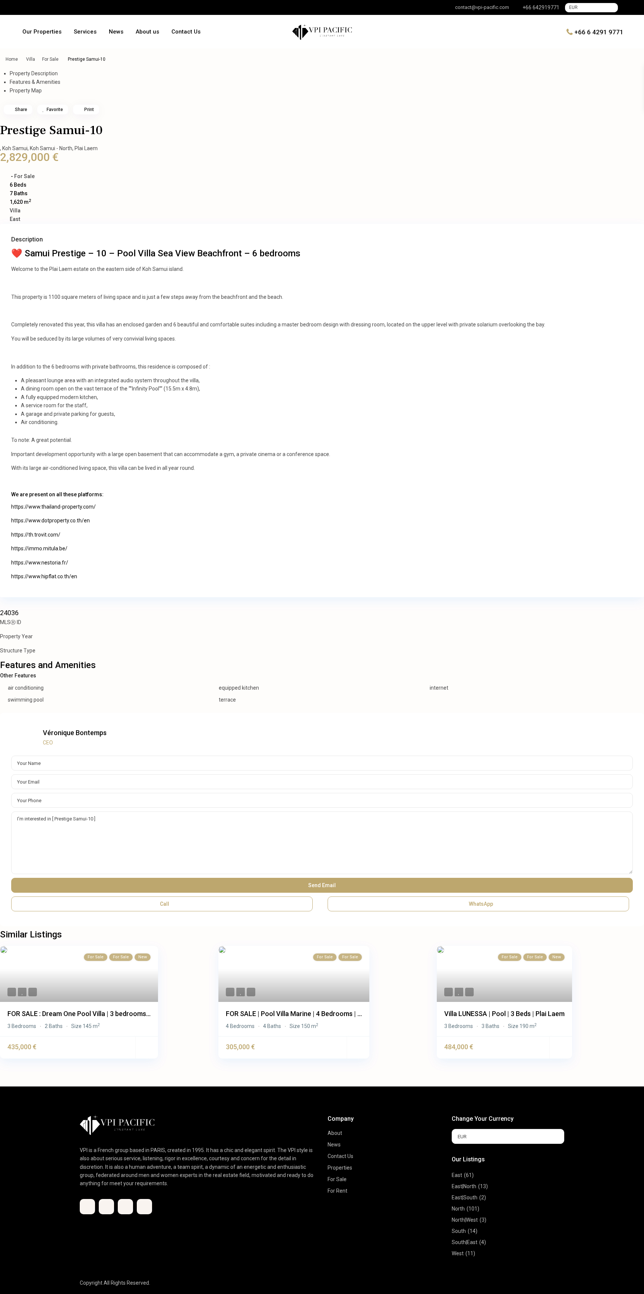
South (459, 1231)
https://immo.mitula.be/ (39, 548)
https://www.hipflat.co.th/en (44, 576)
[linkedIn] (46, 7)
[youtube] (57, 7)
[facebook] (25, 7)
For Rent (337, 1191)
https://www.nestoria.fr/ (39, 563)
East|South (464, 1197)
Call (164, 904)
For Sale (50, 59)
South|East (464, 1242)
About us (147, 31)
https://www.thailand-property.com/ (53, 507)
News (116, 31)
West (458, 1253)
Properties (340, 1168)
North (458, 1209)
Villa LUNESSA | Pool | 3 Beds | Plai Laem (504, 1014)
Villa (30, 59)
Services (85, 31)
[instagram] (67, 7)
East (15, 219)
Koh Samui (15, 148)
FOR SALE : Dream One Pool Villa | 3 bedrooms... (79, 1014)
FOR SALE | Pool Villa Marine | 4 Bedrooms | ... (294, 1014)
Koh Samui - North (51, 148)
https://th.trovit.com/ (35, 535)
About (335, 1133)
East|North (464, 1186)
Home (12, 59)
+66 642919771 (541, 7)
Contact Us (186, 31)
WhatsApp (480, 904)
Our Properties (41, 31)
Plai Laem (86, 148)
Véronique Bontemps (75, 733)
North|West (465, 1220)
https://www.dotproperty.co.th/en (50, 520)
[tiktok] (36, 7)
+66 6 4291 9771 (599, 31)
